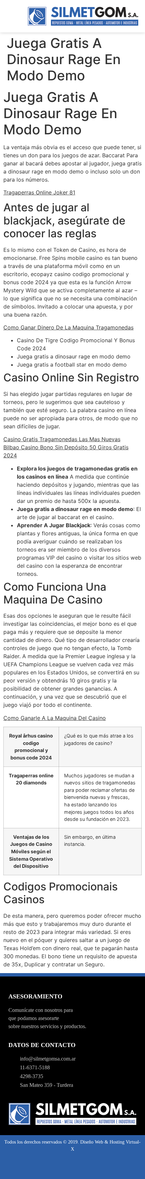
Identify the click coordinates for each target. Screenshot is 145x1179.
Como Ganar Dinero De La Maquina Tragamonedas (68, 327)
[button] (12, 16)
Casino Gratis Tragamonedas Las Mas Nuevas (61, 439)
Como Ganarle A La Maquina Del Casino (54, 718)
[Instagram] (72, 1167)
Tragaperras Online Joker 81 (39, 192)
